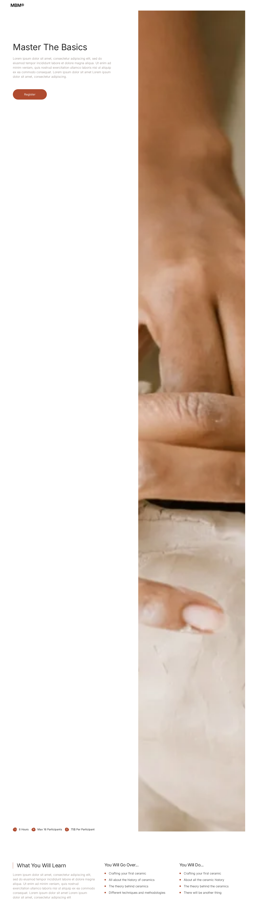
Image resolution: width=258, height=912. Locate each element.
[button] (30, 94)
